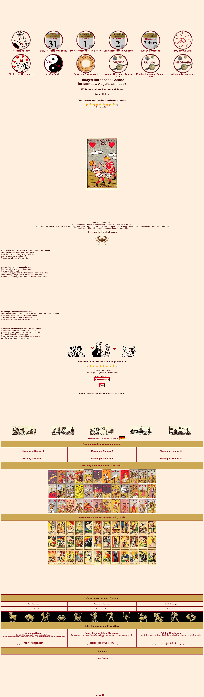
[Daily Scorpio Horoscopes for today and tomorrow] (126, 621)
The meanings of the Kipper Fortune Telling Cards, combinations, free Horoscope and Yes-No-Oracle (102, 634)
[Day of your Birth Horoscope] (183, 49)
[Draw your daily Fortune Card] (85, 72)
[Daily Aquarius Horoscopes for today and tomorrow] (174, 621)
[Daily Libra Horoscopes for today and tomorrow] (110, 621)
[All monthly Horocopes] (183, 72)
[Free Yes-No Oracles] (53, 72)
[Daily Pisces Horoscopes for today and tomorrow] (191, 621)
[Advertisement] (102, 16)
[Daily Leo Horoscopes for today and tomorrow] (77, 621)
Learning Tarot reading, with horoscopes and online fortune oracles (171, 644)
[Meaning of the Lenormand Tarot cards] (102, 513)
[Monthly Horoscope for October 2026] (150, 72)
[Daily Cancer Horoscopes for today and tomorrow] (61, 621)
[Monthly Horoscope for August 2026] (118, 72)
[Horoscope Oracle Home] (21, 49)
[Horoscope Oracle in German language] (122, 440)
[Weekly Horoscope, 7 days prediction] (150, 49)
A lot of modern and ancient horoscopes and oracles (102, 644)
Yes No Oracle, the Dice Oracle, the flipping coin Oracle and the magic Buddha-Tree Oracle (171, 634)
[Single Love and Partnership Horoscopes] (21, 72)
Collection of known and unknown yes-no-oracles (33, 644)
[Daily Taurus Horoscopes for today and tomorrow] (29, 621)
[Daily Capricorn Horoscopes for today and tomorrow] (158, 621)
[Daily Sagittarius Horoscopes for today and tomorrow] (142, 621)
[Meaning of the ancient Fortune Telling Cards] (102, 564)
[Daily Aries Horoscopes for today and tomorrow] (13, 621)
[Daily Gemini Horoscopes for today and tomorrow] (45, 621)
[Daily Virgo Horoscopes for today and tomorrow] (94, 621)
